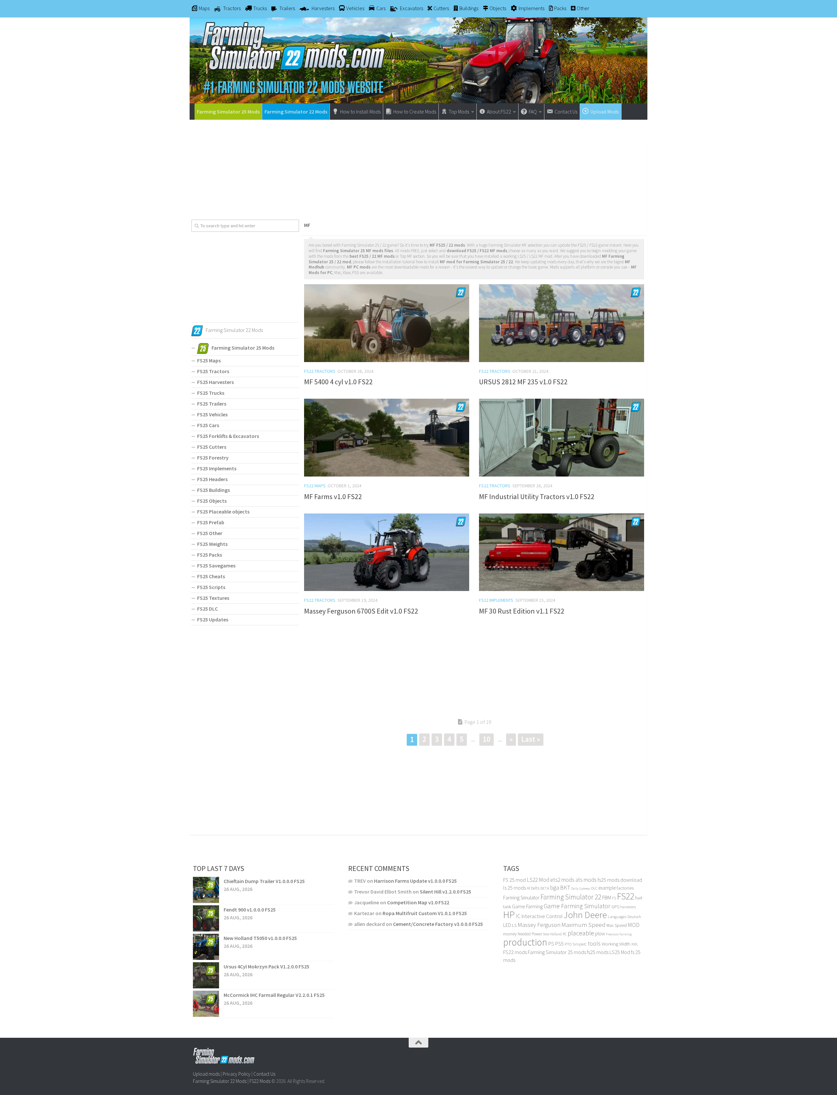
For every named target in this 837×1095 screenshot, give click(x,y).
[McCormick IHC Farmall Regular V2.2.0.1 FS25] (206, 1004)
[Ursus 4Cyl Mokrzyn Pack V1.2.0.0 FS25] (206, 975)
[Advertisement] (418, 167)
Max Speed (616, 925)
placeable (581, 933)
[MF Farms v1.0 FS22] (386, 438)
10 (486, 739)
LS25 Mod (619, 952)
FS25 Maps (209, 360)
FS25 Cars (208, 425)
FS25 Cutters (211, 446)
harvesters (628, 906)
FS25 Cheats (211, 576)
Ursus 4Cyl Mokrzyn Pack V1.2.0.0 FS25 (266, 966)
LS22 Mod (538, 879)
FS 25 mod (514, 880)
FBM (606, 897)
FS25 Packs (209, 554)
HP (509, 915)
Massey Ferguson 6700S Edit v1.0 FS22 (361, 611)
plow (600, 933)
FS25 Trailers (211, 403)
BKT (565, 887)
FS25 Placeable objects (223, 511)
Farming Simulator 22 (570, 897)
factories (625, 888)
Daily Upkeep (580, 888)
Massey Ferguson (539, 925)
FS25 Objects (212, 500)
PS (551, 943)
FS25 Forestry (213, 457)
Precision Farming (619, 934)
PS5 (559, 943)
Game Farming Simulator (577, 906)
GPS (615, 907)
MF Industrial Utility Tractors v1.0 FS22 (536, 496)
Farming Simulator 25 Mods (228, 111)
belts (535, 888)
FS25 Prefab (210, 522)
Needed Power (530, 934)
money (510, 934)
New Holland (552, 934)
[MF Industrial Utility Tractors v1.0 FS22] (561, 438)
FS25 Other (209, 533)
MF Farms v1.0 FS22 (333, 496)
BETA (544, 888)
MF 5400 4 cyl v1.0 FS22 (338, 381)
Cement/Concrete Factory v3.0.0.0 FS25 (438, 924)
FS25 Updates (212, 619)
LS (514, 925)
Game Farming (527, 906)
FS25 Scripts (211, 587)
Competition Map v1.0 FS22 (418, 902)
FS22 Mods (259, 1081)
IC (518, 916)
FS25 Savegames (216, 565)
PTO (568, 944)
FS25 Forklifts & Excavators (228, 436)
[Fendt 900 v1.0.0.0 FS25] (206, 918)
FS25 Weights (212, 544)
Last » (530, 739)
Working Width (616, 944)
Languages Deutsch (624, 916)
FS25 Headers (212, 479)
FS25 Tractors (213, 371)
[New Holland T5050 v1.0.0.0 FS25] (206, 947)
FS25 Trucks (210, 393)
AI (528, 888)
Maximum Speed (583, 925)
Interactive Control (542, 916)
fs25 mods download (620, 880)
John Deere (585, 915)
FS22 (625, 896)
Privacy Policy (236, 1074)
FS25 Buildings (213, 490)
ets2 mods (562, 879)
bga (554, 887)
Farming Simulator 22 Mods (296, 111)
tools (594, 943)
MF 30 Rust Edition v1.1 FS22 (521, 611)
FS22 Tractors (319, 371)
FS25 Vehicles (212, 414)
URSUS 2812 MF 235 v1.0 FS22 (523, 381)
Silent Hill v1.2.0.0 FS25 (445, 891)
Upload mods (206, 1074)
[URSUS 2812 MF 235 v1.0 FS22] (561, 323)
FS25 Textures (213, 598)
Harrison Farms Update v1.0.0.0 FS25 (415, 881)
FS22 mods (515, 952)
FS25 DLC (207, 608)
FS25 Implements (216, 468)
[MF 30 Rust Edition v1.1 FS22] (561, 552)
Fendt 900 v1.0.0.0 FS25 (250, 909)
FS (614, 897)
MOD (634, 925)
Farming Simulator (521, 898)
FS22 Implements (496, 600)
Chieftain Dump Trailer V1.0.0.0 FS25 (264, 881)
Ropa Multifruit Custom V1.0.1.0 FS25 (425, 913)
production (525, 942)
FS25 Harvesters (215, 382)
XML (634, 944)
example (607, 887)
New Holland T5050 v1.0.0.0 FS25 (260, 938)
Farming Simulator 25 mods (557, 952)
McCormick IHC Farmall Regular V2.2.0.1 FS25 (274, 995)
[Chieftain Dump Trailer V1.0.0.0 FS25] (206, 890)
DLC (594, 888)
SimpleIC (579, 944)
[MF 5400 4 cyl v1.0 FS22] (386, 323)
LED (507, 925)
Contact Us (264, 1074)
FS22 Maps (315, 486)
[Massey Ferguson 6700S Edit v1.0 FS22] (386, 552)
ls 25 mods (514, 887)
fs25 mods (597, 952)
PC (565, 933)
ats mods (586, 879)
